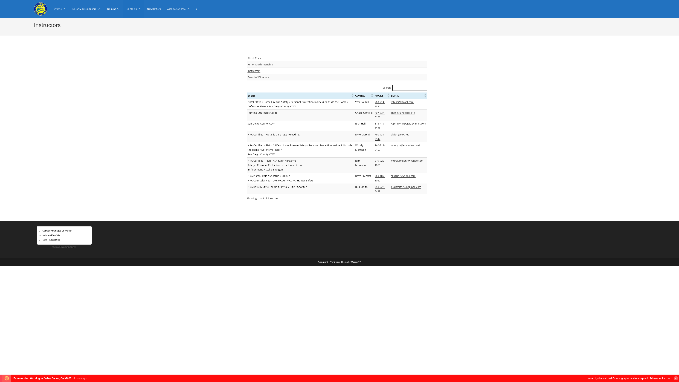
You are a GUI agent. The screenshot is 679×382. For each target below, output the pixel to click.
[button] (352, 95)
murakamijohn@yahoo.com (407, 160)
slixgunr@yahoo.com (403, 176)
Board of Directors (258, 77)
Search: (387, 87)
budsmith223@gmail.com (406, 187)
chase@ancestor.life (403, 112)
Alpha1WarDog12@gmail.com (408, 123)
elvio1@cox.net (400, 134)
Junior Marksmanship (260, 64)
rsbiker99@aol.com (402, 102)
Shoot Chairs (255, 58)
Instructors (254, 71)
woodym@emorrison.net (405, 145)
